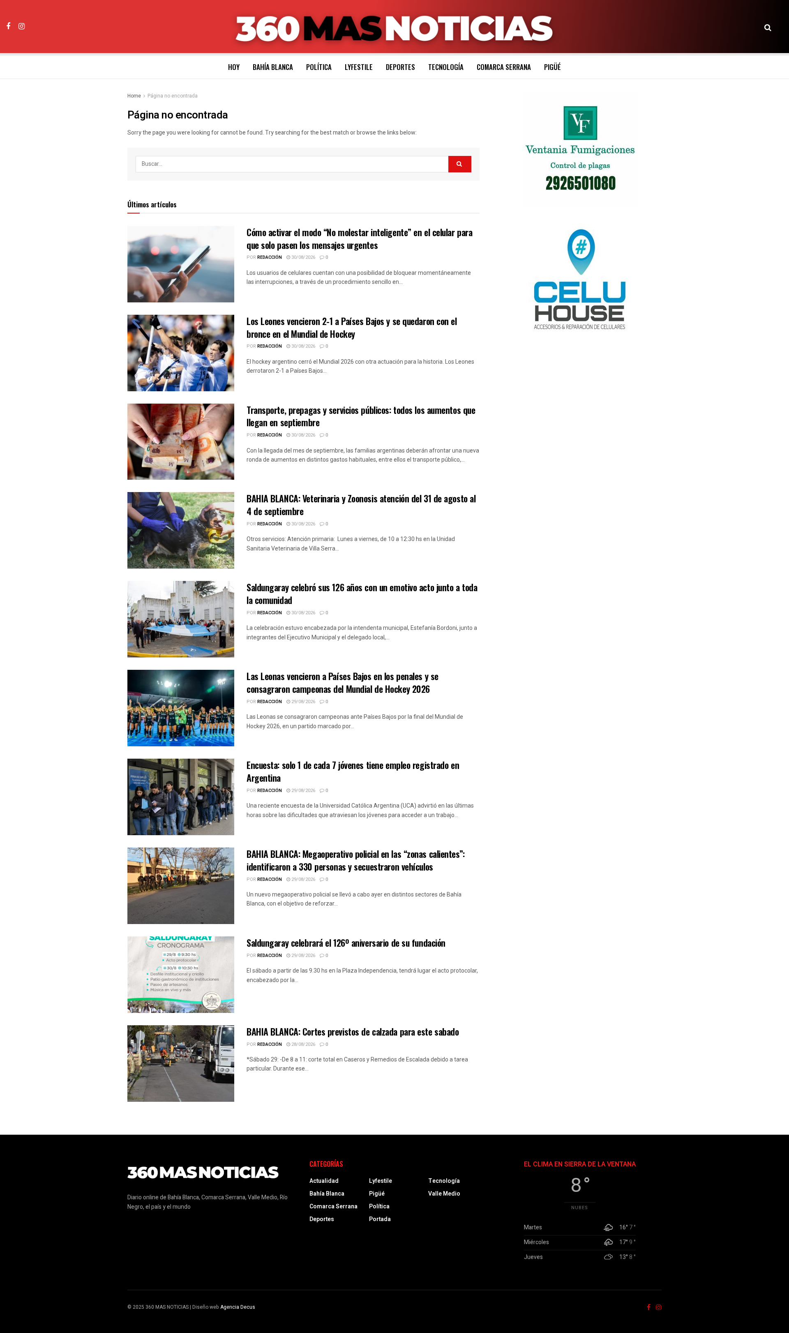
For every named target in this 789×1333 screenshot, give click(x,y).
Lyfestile (359, 67)
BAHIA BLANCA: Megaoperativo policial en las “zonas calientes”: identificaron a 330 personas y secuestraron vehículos (356, 860)
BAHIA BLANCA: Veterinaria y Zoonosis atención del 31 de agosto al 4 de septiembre (361, 505)
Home (134, 96)
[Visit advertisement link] (580, 149)
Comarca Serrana (504, 67)
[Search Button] (767, 26)
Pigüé (552, 67)
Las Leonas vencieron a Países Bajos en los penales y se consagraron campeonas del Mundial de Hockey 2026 (342, 682)
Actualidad (324, 1181)
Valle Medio (444, 1193)
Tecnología (446, 67)
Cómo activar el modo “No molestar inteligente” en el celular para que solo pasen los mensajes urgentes (359, 238)
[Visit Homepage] (394, 27)
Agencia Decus (237, 1307)
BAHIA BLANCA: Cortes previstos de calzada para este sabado (353, 1031)
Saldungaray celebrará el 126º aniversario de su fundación (346, 942)
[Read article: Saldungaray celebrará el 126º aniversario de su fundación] (180, 974)
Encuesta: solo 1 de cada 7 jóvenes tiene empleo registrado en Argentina (353, 771)
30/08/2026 (302, 257)
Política (319, 67)
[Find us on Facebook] (8, 26)
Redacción (269, 257)
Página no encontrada (173, 96)
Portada (380, 1219)
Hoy (234, 67)
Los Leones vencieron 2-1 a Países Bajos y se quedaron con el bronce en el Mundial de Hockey (352, 327)
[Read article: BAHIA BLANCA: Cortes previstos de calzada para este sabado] (180, 1063)
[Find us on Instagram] (21, 26)
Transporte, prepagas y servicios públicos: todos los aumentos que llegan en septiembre (361, 416)
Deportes (400, 67)
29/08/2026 (302, 701)
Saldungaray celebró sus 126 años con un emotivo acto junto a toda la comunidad (362, 593)
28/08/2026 (302, 1044)
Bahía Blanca (273, 67)
